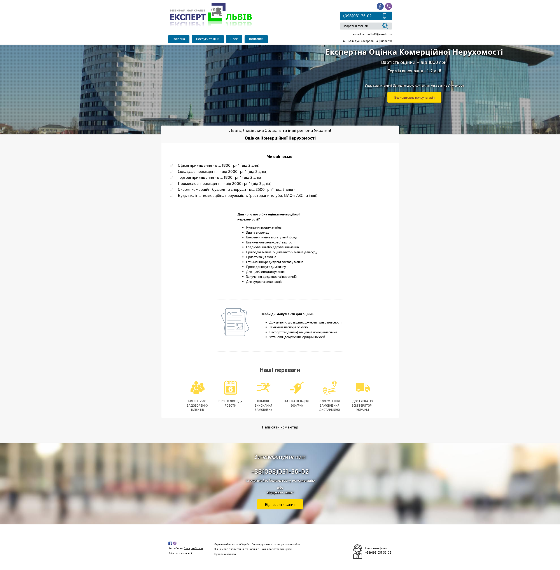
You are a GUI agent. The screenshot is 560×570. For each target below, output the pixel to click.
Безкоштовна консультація (414, 97)
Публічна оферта (225, 553)
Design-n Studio (193, 548)
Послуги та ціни (207, 39)
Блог (234, 39)
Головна (179, 39)
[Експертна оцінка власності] (211, 14)
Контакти (256, 39)
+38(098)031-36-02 (280, 471)
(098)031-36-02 (357, 15)
